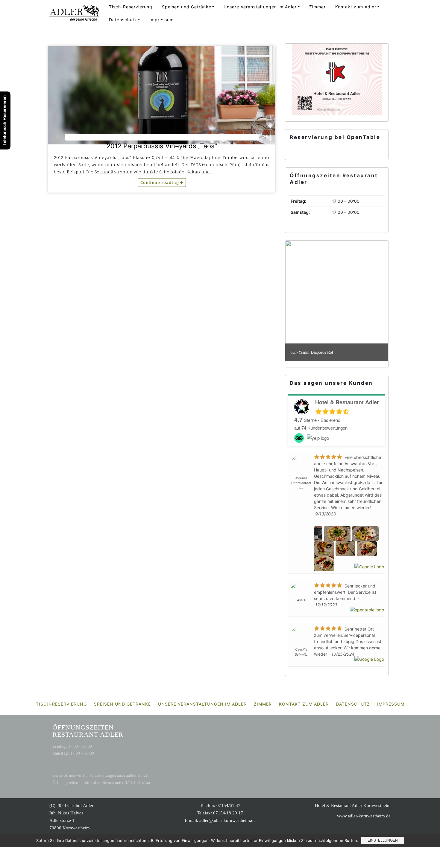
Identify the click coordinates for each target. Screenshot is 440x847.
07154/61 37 (228, 805)
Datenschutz (123, 19)
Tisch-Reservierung (130, 6)
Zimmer (317, 6)
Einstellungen (383, 840)
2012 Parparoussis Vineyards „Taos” (162, 146)
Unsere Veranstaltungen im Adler (260, 6)
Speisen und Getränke (186, 6)
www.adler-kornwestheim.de (364, 816)
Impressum (161, 19)
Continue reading (160, 182)
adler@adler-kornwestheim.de (227, 820)
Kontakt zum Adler (355, 6)
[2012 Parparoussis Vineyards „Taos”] (161, 95)
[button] (294, 292)
